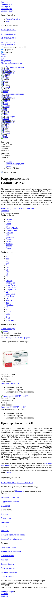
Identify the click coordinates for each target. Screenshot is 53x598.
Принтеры (10, 116)
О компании (6, 518)
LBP (8, 298)
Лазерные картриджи (15, 67)
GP (7, 276)
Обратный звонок (8, 34)
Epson (8, 224)
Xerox (8, 248)
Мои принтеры (7, 591)
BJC (7, 263)
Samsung (9, 244)
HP (7, 226)
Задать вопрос (7, 208)
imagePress (10, 285)
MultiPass (10, 305)
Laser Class (10, 294)
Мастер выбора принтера (11, 63)
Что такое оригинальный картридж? (16, 337)
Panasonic (10, 237)
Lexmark (9, 232)
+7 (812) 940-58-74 (8, 30)
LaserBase (10, 296)
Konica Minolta (12, 228)
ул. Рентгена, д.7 (8, 42)
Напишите (19, 491)
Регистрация (6, 9)
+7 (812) (8, 483)
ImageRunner (11, 289)
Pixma (8, 311)
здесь (9, 472)
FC (7, 274)
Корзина (4, 2)
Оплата (4, 526)
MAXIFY (10, 300)
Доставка (5, 522)
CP (7, 270)
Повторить (5, 6)
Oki (7, 235)
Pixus (8, 314)
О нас (3, 576)
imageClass (10, 283)
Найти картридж (8, 329)
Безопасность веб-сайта (11, 551)
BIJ (7, 258)
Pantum (9, 239)
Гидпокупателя (6, 60)
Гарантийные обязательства (12, 539)
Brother (9, 219)
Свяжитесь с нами (8, 547)
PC (7, 309)
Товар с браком (7, 564)
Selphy (8, 318)
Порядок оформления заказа (13, 535)
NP (7, 307)
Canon (8, 221)
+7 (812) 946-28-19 (8, 38)
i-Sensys (9, 281)
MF (7, 303)
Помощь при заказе (9, 572)
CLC (8, 267)
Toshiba (9, 246)
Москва (9, 21)
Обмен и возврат (8, 568)
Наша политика (7, 556)
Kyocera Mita (11, 230)
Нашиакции (3, 55)
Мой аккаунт (6, 4)
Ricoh (8, 241)
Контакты (5, 531)
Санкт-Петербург (13, 19)
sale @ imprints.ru (8, 44)
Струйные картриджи (15, 94)
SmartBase (10, 320)
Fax (7, 272)
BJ (7, 261)
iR (7, 292)
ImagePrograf (11, 287)
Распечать (5, 211)
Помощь (4, 594)
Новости (4, 514)
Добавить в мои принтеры (24, 208)
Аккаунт (4, 560)
